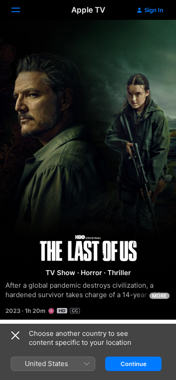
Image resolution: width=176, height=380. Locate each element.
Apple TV (88, 9)
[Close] (15, 335)
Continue (133, 363)
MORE (159, 296)
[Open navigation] (21, 10)
